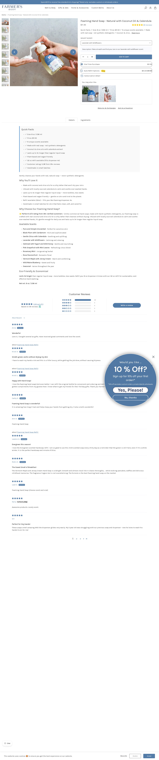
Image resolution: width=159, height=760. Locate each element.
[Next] (73, 52)
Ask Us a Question (125, 108)
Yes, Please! (130, 390)
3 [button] (80, 539)
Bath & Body (50, 8)
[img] (17, 324)
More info (123, 756)
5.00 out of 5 (38, 304)
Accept (149, 756)
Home (4, 15)
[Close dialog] (153, 357)
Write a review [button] (127, 305)
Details (72, 120)
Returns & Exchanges (107, 108)
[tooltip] (90, 93)
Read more (136, 33)
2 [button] (76, 539)
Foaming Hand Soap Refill (27, 345)
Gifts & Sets (63, 8)
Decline (135, 756)
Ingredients (85, 120)
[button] (137, 25)
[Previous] (14, 52)
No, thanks (130, 397)
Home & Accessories (80, 8)
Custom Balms (97, 8)
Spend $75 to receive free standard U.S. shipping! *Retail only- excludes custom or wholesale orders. (79, 2)
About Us (110, 8)
